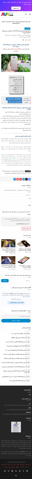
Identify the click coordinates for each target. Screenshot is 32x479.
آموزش (6, 467)
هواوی (18, 464)
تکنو (6, 464)
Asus (26, 467)
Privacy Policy (16, 220)
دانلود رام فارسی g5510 (6, 171)
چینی (12, 464)
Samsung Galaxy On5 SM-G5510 (18, 171)
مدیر (30, 403)
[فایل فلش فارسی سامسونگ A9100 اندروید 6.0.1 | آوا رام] (24, 243)
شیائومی (17, 467)
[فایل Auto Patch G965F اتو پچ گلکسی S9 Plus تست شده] (8, 260)
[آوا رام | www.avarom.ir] (7, 14)
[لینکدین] (23, 179)
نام (30, 198)
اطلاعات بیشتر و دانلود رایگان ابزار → (16, 302)
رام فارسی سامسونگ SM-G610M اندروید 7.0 (25, 266)
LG (20, 467)
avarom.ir (23, 451)
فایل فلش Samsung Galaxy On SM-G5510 (12, 173)
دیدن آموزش (16, 8)
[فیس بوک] (29, 179)
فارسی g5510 (24, 173)
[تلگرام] (15, 179)
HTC (23, 467)
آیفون (9, 467)
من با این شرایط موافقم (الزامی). (22, 224)
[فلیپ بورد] (17, 179)
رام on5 (29, 173)
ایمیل (29, 205)
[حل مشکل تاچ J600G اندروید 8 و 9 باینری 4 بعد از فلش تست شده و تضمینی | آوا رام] (8, 243)
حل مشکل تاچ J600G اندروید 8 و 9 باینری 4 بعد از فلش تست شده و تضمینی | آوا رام (8, 250)
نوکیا (9, 464)
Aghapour (28, 412)
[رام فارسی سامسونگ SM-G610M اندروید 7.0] (24, 260)
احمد (30, 394)
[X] (26, 179)
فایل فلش (27, 28)
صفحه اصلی (27, 464)
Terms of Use (24, 220)
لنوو (15, 464)
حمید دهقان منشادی (26, 399)
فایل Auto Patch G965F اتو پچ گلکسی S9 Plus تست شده (8, 266)
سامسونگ (14, 159)
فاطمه (29, 408)
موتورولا (13, 467)
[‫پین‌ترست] (20, 179)
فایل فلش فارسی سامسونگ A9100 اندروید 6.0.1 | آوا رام (24, 249)
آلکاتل (3, 464)
